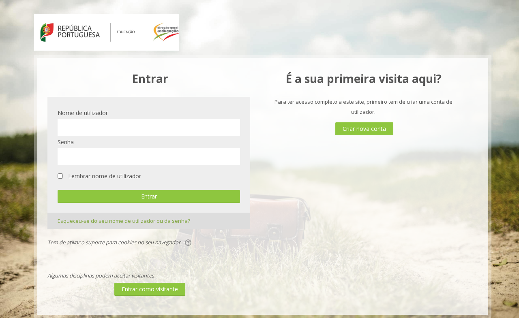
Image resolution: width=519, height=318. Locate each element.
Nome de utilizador (83, 113)
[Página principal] (106, 31)
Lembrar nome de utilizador (104, 176)
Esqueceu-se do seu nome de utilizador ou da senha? (124, 220)
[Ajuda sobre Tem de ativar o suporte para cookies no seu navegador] (189, 242)
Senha (66, 142)
